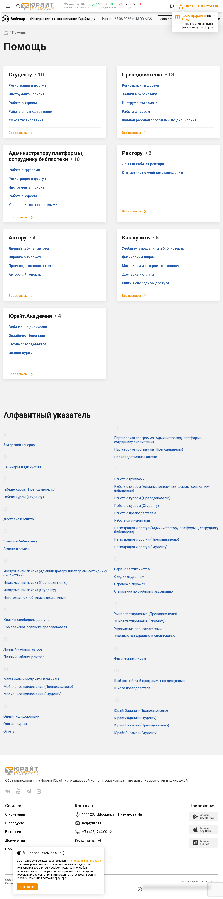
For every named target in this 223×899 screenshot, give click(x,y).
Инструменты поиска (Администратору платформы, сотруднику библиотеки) (55, 573)
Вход (190, 6)
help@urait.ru (92, 823)
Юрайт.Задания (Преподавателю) (141, 710)
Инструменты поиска (26, 94)
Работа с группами (24, 170)
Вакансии (13, 832)
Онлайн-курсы (21, 353)
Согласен (27, 887)
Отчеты (9, 731)
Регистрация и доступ (27, 85)
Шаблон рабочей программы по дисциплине (159, 120)
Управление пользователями (33, 205)
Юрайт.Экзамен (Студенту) (135, 733)
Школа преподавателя (27, 344)
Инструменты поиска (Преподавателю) (35, 583)
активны (69, 8)
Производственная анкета (31, 266)
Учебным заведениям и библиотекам (153, 248)
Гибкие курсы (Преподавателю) (29, 489)
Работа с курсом (23, 103)
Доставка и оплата (138, 274)
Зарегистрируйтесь (194, 16)
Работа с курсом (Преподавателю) (142, 498)
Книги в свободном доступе (145, 283)
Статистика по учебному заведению (152, 173)
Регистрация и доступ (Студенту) (140, 547)
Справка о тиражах (25, 257)
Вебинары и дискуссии (28, 327)
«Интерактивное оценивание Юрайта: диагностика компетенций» (82, 19)
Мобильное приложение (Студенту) (32, 694)
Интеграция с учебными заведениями (34, 597)
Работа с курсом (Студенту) (136, 506)
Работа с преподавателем (30, 111)
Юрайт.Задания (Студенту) (135, 718)
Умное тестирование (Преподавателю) (145, 614)
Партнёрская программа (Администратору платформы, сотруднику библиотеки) (158, 440)
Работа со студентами (132, 520)
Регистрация (208, 6)
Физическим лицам (138, 257)
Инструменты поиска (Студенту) (29, 590)
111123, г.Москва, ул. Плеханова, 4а (112, 814)
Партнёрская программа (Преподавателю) (148, 449)
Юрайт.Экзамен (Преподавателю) (141, 725)
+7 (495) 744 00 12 (97, 832)
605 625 (131, 4)
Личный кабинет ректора (143, 164)
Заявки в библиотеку (139, 94)
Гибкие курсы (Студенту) (23, 497)
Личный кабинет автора (29, 248)
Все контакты (85, 840)
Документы (15, 840)
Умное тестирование (26, 120)
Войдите (187, 19)
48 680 (103, 4)
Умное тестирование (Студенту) (140, 621)
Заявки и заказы (16, 549)
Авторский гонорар (25, 274)
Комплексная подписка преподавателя (35, 627)
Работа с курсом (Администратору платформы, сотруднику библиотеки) (162, 488)
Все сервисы (18, 132)
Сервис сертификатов (132, 569)
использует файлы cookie (85, 860)
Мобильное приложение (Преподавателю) (38, 687)
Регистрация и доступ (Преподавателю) (146, 539)
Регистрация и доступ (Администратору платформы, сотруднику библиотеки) (166, 530)
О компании (15, 814)
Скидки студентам (129, 577)
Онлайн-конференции (27, 335)
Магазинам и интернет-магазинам (150, 266)
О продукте (14, 823)
